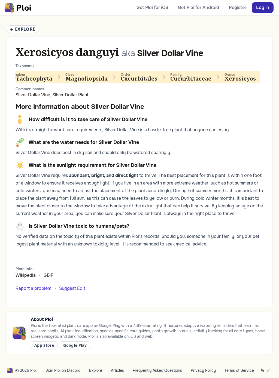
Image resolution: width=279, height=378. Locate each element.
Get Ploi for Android (198, 7)
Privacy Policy (203, 370)
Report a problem (33, 288)
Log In (262, 7)
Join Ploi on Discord (63, 370)
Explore (95, 370)
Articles (117, 370)
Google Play (75, 345)
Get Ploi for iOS (152, 7)
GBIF (48, 275)
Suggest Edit (72, 288)
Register (237, 7)
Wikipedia (26, 275)
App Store (44, 345)
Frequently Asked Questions (157, 370)
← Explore (22, 29)
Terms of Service (239, 370)
